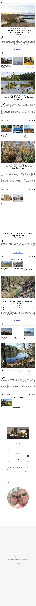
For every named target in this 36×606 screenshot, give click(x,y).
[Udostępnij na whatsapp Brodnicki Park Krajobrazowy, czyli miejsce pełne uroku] (34, 120)
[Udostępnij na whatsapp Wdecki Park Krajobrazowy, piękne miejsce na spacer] (34, 394)
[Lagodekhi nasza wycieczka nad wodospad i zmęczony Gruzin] (18, 219)
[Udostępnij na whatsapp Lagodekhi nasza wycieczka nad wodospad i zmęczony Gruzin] (34, 256)
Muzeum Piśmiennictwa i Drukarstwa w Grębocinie (16, 475)
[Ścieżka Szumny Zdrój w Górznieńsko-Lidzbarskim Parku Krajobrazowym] (18, 16)
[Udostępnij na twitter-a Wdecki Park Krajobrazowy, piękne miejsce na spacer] (31, 394)
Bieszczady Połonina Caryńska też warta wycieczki (28, 135)
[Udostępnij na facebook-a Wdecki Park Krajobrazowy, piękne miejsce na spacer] (29, 394)
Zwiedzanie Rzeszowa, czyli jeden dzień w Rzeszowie (16, 553)
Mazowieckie (17, 164)
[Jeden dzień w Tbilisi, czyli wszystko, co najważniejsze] (6, 60)
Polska (24, 28)
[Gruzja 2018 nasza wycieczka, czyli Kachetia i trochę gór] (6, 264)
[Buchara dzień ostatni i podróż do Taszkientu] (6, 197)
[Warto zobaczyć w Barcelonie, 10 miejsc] (18, 331)
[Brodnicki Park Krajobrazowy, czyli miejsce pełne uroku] (18, 83)
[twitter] (3, 1)
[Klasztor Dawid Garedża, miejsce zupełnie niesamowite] (29, 264)
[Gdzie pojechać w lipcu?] (18, 61)
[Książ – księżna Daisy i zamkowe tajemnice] (6, 331)
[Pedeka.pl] (3, 2)
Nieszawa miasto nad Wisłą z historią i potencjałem (16, 559)
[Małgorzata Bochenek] (2, 53)
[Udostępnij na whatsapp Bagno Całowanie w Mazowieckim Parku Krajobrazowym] (34, 189)
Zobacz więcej (18, 49)
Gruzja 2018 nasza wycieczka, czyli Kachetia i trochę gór (6, 269)
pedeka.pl (18, 529)
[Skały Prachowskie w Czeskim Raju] (6, 402)
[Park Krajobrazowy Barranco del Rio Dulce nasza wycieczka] (18, 287)
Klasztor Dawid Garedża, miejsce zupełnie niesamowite (28, 270)
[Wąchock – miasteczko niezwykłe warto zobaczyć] (29, 402)
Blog (11, 28)
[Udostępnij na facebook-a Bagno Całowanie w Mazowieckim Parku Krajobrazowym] (29, 189)
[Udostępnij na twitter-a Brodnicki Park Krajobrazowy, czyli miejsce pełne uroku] (31, 120)
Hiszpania (14, 299)
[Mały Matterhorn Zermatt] (18, 129)
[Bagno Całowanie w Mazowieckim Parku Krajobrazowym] (18, 152)
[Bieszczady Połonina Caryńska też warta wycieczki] (29, 129)
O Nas (8, 445)
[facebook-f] (1, 1)
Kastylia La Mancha (22, 299)
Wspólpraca (9, 450)
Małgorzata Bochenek (6, 120)
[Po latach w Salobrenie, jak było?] (29, 332)
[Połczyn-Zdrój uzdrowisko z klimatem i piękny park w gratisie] (6, 128)
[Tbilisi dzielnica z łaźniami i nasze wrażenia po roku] (18, 264)
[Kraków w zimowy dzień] (18, 198)
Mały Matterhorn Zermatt (17, 133)
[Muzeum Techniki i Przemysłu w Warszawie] (29, 61)
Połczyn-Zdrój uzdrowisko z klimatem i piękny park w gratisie (6, 134)
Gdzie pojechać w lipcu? (17, 66)
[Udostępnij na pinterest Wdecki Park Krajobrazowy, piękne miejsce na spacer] (32, 394)
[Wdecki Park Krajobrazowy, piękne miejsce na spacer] (18, 355)
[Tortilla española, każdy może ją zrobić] (29, 198)
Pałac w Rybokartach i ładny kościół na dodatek (15, 547)
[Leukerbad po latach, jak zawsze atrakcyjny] (18, 403)
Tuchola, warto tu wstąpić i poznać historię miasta (15, 550)
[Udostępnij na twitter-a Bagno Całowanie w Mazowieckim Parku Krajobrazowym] (31, 189)
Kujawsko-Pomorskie (17, 28)
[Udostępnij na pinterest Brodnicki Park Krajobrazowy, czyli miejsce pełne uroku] (32, 120)
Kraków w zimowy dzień (17, 202)
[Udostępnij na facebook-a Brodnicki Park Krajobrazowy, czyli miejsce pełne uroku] (29, 120)
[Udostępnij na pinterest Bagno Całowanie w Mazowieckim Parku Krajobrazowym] (32, 189)
